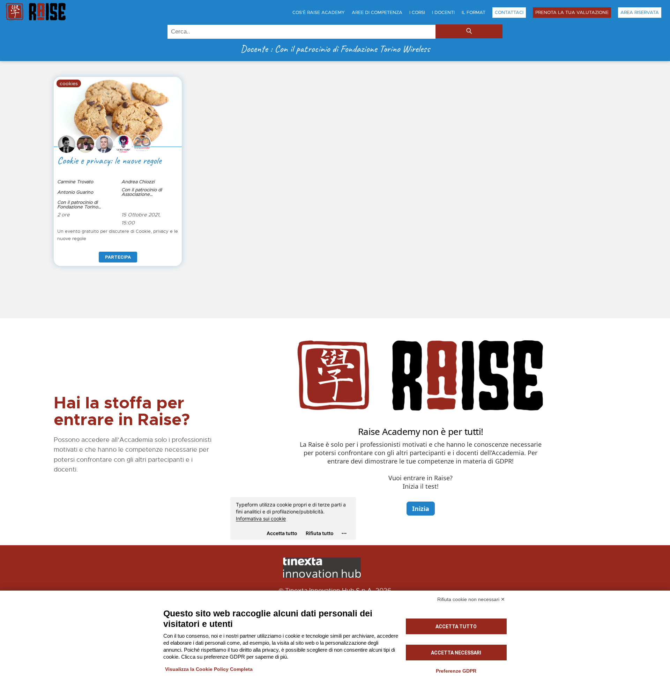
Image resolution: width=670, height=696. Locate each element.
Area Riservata (639, 12)
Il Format (473, 12)
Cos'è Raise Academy (318, 12)
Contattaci (509, 12)
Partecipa (118, 257)
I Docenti (443, 12)
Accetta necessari (456, 653)
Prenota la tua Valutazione (572, 12)
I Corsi (417, 12)
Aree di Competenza (377, 12)
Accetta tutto (456, 626)
